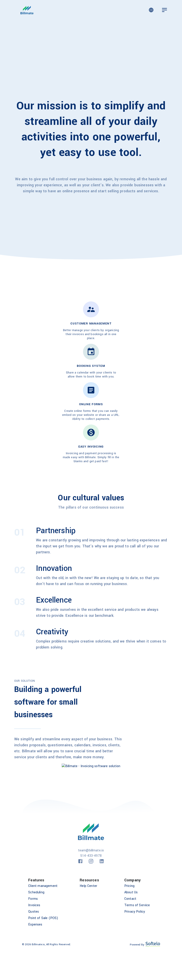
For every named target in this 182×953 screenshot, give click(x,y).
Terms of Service (137, 905)
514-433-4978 (91, 855)
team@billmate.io (91, 850)
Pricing (129, 886)
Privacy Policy (134, 911)
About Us (131, 892)
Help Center (88, 886)
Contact (130, 898)
